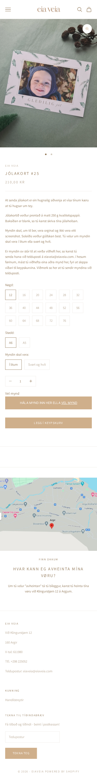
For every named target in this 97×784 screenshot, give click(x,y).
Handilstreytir (14, 700)
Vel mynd (12, 393)
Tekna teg (21, 753)
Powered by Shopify (62, 771)
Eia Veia (12, 165)
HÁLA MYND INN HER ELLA (48, 403)
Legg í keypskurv (48, 423)
